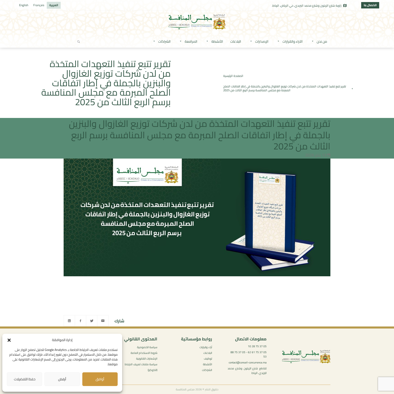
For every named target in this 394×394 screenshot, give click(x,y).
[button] (9, 340)
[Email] (103, 320)
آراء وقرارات (206, 347)
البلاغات (207, 352)
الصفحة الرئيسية (233, 75)
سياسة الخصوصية (147, 347)
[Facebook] (80, 320)
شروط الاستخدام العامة (144, 352)
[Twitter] (91, 320)
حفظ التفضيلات (24, 379)
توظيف (208, 358)
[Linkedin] (69, 320)
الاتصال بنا (370, 5)
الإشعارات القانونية (146, 358)
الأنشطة (207, 364)
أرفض (62, 379)
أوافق (100, 379)
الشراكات (207, 370)
